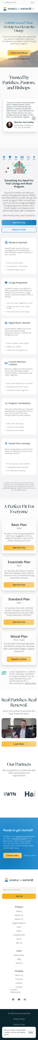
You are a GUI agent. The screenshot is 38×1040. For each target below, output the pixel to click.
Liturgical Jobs (19, 934)
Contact (19, 987)
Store (19, 927)
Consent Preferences (15, 990)
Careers (19, 983)
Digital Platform (19, 923)
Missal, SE (19, 915)
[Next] (34, 118)
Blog (19, 959)
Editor (19, 931)
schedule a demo (19, 838)
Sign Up (19, 942)
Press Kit (19, 979)
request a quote (22, 836)
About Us (19, 975)
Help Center (19, 955)
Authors (19, 963)
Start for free (30, 683)
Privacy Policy (19, 1019)
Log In (19, 938)
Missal (19, 911)
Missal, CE (19, 919)
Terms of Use (19, 1024)
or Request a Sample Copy (19, 58)
